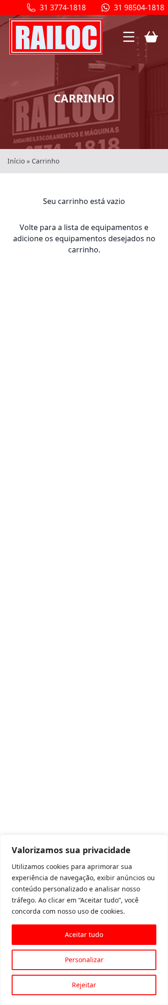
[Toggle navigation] (128, 36)
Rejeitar (84, 984)
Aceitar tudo (84, 934)
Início (16, 160)
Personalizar (84, 959)
